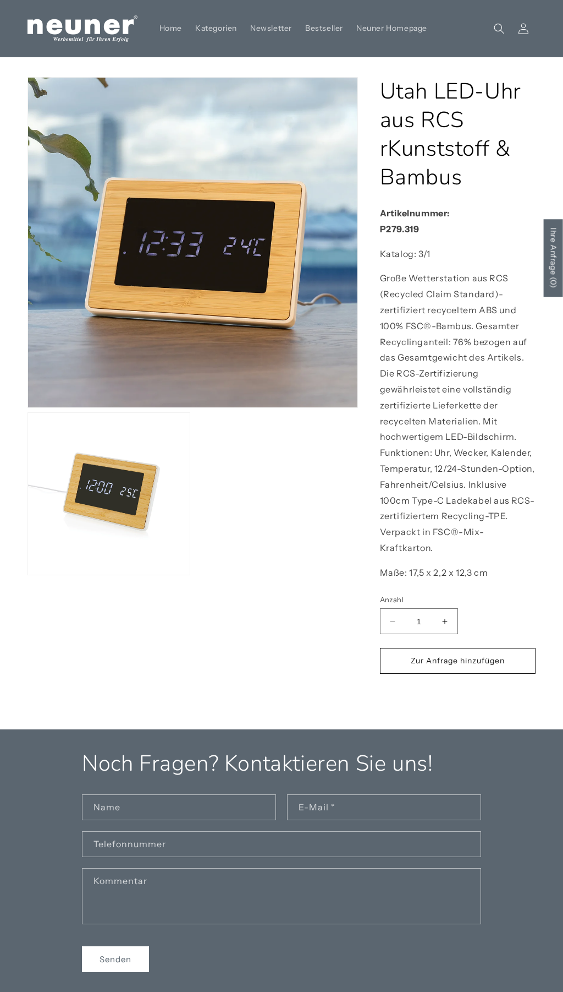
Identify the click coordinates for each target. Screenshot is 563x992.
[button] (499, 29)
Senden (115, 959)
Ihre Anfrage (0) (554, 257)
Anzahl (392, 599)
